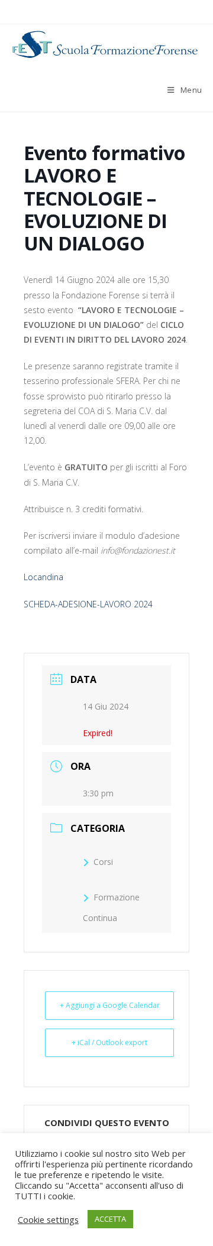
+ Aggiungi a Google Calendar (110, 1005)
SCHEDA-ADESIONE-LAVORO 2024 (88, 604)
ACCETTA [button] (110, 1219)
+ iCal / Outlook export (109, 1042)
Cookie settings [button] (48, 1219)
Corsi (103, 861)
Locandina (43, 577)
